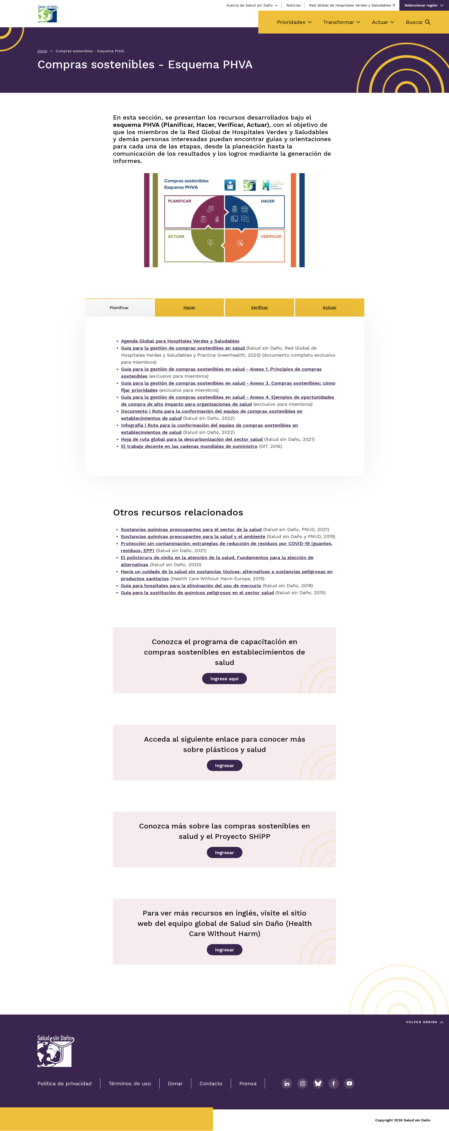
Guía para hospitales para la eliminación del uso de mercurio (191, 585)
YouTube (349, 1083)
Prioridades (291, 22)
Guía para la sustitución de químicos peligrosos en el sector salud (197, 592)
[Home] (48, 13)
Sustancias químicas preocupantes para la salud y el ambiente (193, 536)
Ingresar (224, 765)
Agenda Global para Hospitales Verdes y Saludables (180, 341)
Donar (175, 1083)
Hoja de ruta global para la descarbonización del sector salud (192, 439)
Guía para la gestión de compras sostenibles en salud (183, 348)
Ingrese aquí (224, 678)
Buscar (414, 22)
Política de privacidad (64, 1083)
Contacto (211, 1083)
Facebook (333, 1083)
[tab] (119, 307)
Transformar (338, 22)
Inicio (42, 51)
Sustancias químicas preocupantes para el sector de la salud (191, 529)
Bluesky (318, 1083)
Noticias (293, 5)
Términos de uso (130, 1083)
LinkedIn (287, 1083)
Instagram (302, 1083)
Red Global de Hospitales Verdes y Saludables (350, 5)
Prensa (247, 1083)
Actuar (380, 22)
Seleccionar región (421, 5)
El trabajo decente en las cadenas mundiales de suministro (189, 446)
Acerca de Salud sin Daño (249, 5)
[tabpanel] (224, 396)
